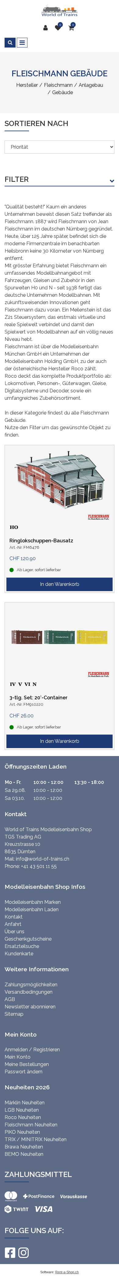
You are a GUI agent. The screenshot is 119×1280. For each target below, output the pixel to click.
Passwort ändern (23, 1072)
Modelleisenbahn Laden (32, 909)
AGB (10, 999)
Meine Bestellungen (27, 1064)
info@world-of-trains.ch (42, 859)
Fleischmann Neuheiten (31, 1125)
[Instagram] (23, 1253)
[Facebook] (10, 1253)
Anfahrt (13, 924)
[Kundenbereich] (47, 28)
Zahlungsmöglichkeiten (31, 985)
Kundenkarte (19, 954)
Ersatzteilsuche (22, 946)
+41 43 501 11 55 (39, 866)
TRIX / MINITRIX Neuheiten (36, 1139)
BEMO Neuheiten (24, 1154)
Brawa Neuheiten (24, 1147)
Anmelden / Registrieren (32, 1050)
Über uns (14, 931)
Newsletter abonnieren (30, 1007)
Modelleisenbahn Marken (33, 902)
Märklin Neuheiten (25, 1103)
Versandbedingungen (28, 992)
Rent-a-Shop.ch (67, 1272)
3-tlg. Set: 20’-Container (38, 698)
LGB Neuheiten (22, 1110)
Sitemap (14, 1014)
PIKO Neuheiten (22, 1132)
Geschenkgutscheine (28, 939)
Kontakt (14, 917)
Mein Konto (18, 1057)
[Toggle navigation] (22, 43)
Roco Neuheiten (23, 1117)
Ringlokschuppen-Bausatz (41, 541)
